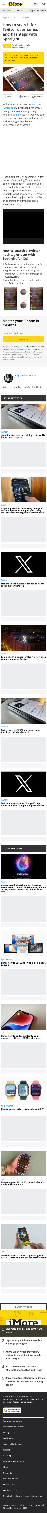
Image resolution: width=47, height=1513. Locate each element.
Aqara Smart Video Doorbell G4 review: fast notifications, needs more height (23, 1355)
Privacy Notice (37, 349)
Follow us (25, 96)
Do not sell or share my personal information (22, 1496)
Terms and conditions (12, 1421)
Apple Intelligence (38, 10)
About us (7, 1467)
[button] (43, 4)
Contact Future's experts (13, 1426)
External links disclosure (13, 1461)
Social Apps (15, 18)
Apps (5, 18)
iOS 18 (19, 10)
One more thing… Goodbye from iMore (23, 1331)
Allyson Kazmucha (22, 45)
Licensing (7, 1455)
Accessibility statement (13, 1444)
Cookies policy (9, 1438)
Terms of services (34, 346)
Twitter (26, 18)
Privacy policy (9, 1432)
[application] (23, 224)
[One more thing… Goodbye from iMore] (23, 1323)
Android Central (10, 1484)
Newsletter (39, 96)
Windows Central (10, 1490)
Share (9, 96)
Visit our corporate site (23, 1402)
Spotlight (16, 114)
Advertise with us (10, 1478)
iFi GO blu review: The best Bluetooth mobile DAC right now (23, 1368)
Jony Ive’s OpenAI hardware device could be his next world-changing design (25, 1381)
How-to (7, 46)
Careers (6, 1450)
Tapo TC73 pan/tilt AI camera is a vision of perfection (23, 1342)
